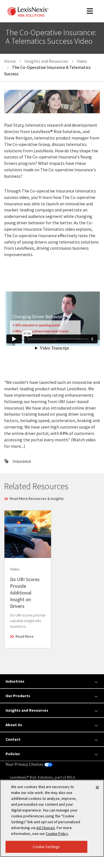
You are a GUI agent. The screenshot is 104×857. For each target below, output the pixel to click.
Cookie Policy (57, 833)
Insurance (21, 461)
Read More (25, 636)
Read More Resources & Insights (37, 498)
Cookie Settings (46, 846)
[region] (52, 818)
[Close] (97, 787)
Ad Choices (45, 827)
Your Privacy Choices (25, 764)
